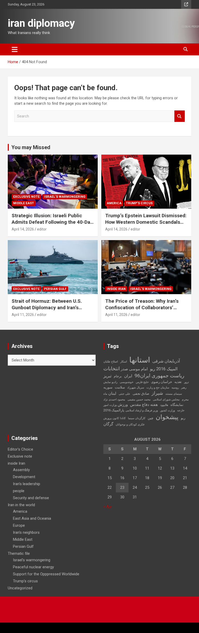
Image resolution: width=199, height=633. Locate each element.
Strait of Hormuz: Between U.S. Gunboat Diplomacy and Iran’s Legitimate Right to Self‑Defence (49, 307)
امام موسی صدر (134, 369)
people (18, 491)
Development (24, 476)
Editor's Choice (20, 449)
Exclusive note (26, 197)
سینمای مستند (173, 393)
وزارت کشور (167, 410)
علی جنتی (124, 393)
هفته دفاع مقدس (144, 404)
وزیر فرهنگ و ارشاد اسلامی (141, 410)
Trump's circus (139, 203)
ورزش (123, 404)
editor (42, 229)
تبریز (107, 375)
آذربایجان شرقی (166, 361)
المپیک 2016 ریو (163, 368)
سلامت (120, 387)
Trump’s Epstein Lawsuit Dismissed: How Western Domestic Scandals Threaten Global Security (146, 222)
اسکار (123, 361)
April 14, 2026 (23, 229)
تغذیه (178, 382)
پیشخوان (167, 417)
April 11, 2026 (23, 315)
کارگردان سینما (136, 418)
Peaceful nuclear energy (33, 567)
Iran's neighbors (26, 532)
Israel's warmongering (65, 197)
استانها (139, 359)
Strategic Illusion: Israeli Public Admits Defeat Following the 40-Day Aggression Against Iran (52, 222)
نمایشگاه (176, 405)
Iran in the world (21, 505)
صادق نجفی (141, 393)
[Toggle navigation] (15, 49)
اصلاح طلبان (110, 361)
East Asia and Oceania (32, 518)
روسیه (175, 387)
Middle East (23, 203)
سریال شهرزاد (135, 387)
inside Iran (116, 289)
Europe (19, 525)
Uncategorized (20, 588)
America (114, 203)
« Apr (107, 506)
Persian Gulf (55, 289)
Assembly (21, 469)
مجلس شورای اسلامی (166, 399)
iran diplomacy (41, 23)
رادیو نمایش (110, 382)
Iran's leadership (26, 484)
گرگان (108, 424)
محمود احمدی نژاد (114, 399)
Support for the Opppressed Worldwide (46, 574)
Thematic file (19, 553)
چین (150, 418)
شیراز (157, 393)
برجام (118, 376)
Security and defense (31, 498)
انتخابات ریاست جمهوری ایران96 (143, 372)
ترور (186, 382)
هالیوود (164, 405)
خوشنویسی (126, 382)
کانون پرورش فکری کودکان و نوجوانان (123, 421)
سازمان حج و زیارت (157, 387)
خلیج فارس (142, 382)
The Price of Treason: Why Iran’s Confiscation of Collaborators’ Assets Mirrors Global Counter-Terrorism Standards (142, 310)
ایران (128, 376)
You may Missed (30, 147)
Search (179, 116)
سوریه (107, 387)
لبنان (112, 393)
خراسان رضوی (161, 382)
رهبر (183, 387)
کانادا (123, 418)
